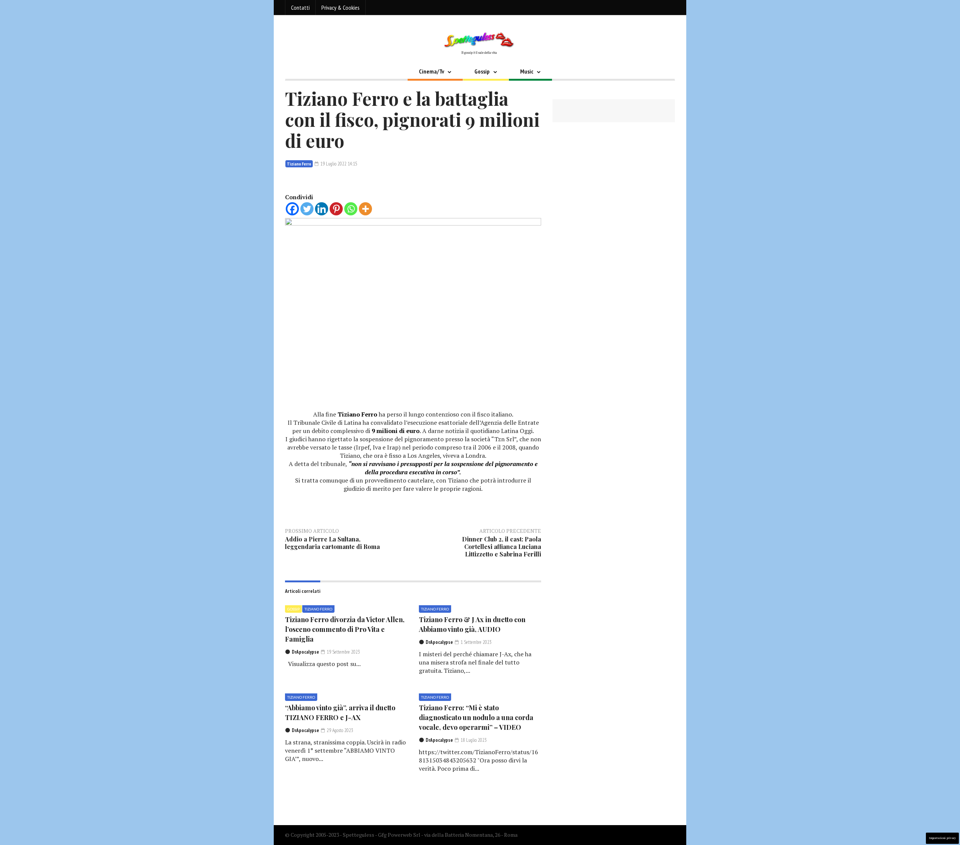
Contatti (300, 7)
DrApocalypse (305, 652)
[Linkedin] (321, 208)
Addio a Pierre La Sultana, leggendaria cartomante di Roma (332, 542)
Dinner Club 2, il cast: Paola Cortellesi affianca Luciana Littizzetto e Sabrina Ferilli (501, 546)
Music (526, 71)
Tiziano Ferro (299, 164)
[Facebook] (292, 208)
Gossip (482, 71)
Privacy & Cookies (340, 7)
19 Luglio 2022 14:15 (338, 164)
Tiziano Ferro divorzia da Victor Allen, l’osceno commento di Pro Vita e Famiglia (345, 629)
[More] (365, 208)
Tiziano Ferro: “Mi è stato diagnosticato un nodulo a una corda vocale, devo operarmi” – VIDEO (476, 717)
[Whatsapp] (350, 208)
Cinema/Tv (431, 71)
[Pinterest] (336, 208)
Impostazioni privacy (942, 838)
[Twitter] (307, 208)
